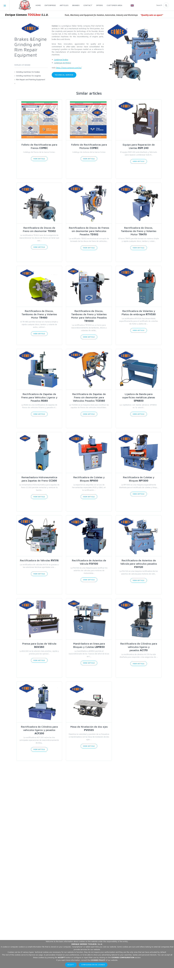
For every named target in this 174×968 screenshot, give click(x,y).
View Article (39, 159)
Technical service (64, 75)
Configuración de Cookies (93, 965)
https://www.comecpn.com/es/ (69, 68)
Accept (71, 965)
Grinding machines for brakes (28, 72)
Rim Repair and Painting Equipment (30, 79)
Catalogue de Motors (62, 63)
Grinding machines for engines (28, 76)
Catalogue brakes (61, 59)
